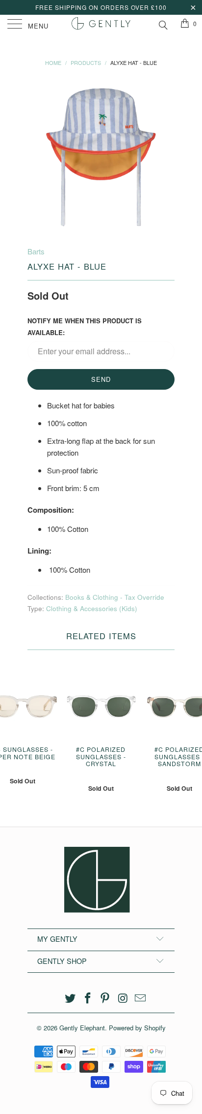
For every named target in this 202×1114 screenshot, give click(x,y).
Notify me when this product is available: (84, 326)
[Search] (162, 24)
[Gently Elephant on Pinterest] (105, 998)
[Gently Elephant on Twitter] (70, 998)
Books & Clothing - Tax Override (114, 597)
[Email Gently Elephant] (140, 998)
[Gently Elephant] (101, 24)
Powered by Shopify (137, 1027)
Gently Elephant (82, 1027)
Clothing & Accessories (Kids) (91, 608)
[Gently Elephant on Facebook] (87, 998)
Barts (36, 251)
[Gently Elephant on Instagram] (123, 998)
